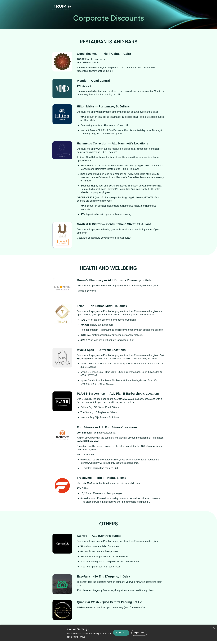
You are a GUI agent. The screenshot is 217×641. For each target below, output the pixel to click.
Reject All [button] (139, 632)
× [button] (214, 628)
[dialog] (108, 633)
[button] (89, 637)
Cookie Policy (93, 633)
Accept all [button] (121, 632)
